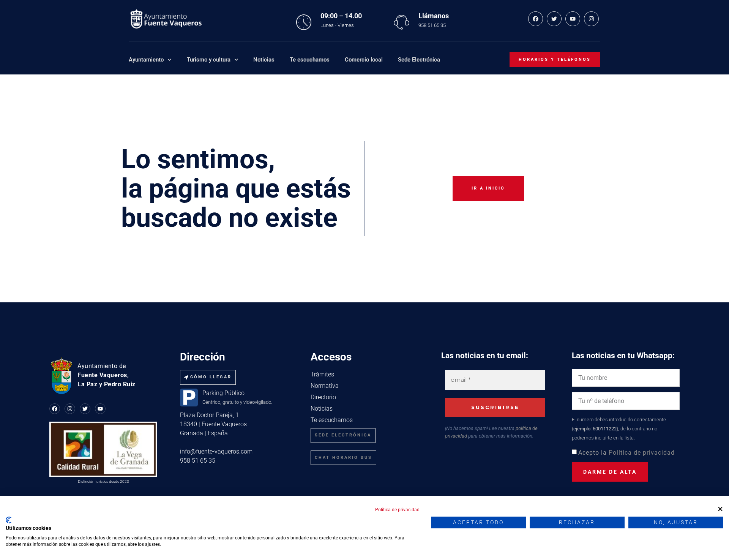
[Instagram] (591, 18)
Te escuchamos (310, 59)
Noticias (264, 59)
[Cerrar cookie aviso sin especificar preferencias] (720, 509)
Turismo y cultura (208, 59)
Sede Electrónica (419, 59)
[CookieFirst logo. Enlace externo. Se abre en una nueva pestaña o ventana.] (8, 520)
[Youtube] (572, 18)
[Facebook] (535, 18)
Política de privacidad (642, 452)
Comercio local (364, 59)
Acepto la (626, 452)
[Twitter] (554, 18)
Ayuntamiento (146, 59)
